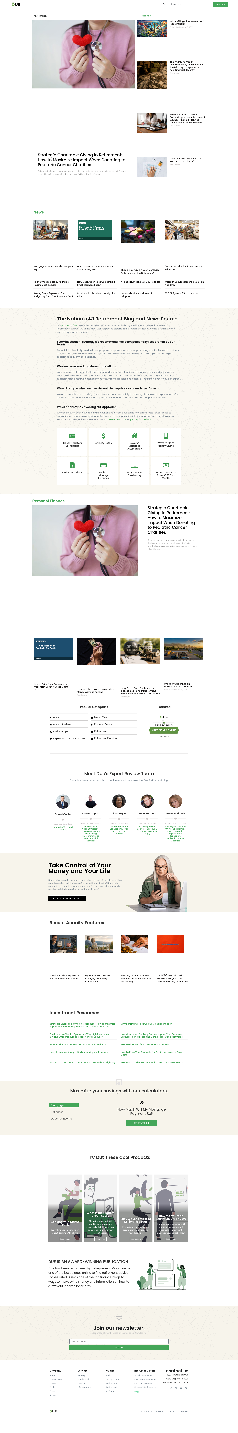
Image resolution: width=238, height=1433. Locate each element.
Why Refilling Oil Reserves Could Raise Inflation (187, 23)
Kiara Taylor (119, 813)
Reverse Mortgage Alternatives (134, 445)
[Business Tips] (51, 732)
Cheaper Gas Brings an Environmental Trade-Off (178, 685)
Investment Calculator (145, 1379)
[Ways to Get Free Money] (134, 465)
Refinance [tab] (57, 1112)
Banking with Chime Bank (65, 1223)
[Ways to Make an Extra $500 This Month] (166, 465)
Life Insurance (84, 1387)
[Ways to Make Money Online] (166, 436)
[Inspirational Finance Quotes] (51, 739)
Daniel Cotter (63, 814)
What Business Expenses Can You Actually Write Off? (186, 160)
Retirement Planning (105, 737)
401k (108, 1375)
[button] (164, 4)
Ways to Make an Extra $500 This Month (166, 475)
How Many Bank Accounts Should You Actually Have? (95, 268)
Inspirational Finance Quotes (69, 738)
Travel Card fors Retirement (72, 444)
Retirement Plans (72, 472)
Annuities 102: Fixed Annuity (63, 828)
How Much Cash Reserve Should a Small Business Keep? (96, 283)
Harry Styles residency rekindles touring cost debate (51, 283)
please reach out (117, 419)
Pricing (53, 1387)
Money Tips (100, 717)
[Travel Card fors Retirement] (72, 436)
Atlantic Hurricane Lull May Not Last (140, 281)
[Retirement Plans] (72, 465)
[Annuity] (51, 717)
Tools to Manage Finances (103, 475)
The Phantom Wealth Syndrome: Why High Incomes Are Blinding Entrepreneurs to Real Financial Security (186, 65)
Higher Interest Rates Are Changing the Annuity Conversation (97, 978)
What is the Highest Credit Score (100, 1214)
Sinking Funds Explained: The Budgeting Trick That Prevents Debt (53, 295)
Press (52, 1391)
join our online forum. (141, 419)
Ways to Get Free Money (134, 474)
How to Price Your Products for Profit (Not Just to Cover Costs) (51, 685)
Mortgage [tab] (57, 1105)
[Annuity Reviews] (51, 725)
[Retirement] (92, 731)
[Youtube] (181, 1388)
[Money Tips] (92, 717)
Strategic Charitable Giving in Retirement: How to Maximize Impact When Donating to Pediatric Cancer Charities (81, 160)
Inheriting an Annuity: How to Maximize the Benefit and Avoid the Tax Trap (136, 978)
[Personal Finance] (92, 724)
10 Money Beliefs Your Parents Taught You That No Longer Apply (147, 830)
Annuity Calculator (143, 1375)
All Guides (111, 1391)
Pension (81, 1383)
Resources (176, 4)
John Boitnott (147, 813)
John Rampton (90, 813)
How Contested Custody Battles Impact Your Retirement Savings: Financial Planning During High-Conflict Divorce (187, 118)
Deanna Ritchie (175, 813)
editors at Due (69, 325)
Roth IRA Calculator (143, 1383)
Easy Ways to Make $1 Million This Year (135, 1220)
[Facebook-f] (171, 1388)
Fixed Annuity (84, 1379)
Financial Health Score (145, 1387)
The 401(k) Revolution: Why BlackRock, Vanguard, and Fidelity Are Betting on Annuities (172, 978)
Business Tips (60, 731)
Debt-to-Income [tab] (61, 1118)
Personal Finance (103, 723)
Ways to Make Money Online (165, 444)
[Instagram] (186, 1388)
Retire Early (111, 1383)
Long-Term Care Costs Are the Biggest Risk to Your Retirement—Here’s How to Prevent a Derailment (140, 691)
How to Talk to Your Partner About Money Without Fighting (96, 691)
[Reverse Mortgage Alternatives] (134, 436)
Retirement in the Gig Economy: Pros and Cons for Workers (119, 830)
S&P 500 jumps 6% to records (181, 293)
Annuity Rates (103, 443)
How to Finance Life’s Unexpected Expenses (145, 1044)
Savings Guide (112, 1379)
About (53, 1375)
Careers (54, 1383)
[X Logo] (176, 1388)
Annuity (57, 717)
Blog (136, 1391)
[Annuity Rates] (103, 436)
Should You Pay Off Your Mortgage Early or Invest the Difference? (140, 271)
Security (54, 1395)
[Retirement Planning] (92, 738)
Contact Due (56, 1379)
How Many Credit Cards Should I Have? (171, 1217)
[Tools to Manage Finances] (103, 465)
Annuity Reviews (62, 724)
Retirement (100, 731)
